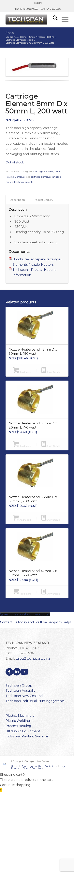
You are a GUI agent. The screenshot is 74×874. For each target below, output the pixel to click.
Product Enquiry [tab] (43, 199)
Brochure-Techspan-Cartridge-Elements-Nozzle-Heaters (37, 261)
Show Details (53, 372)
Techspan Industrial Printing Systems (35, 701)
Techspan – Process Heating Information (34, 272)
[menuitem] (38, 3)
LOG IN (38, 3)
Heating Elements (15, 176)
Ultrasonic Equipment (23, 731)
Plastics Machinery (20, 715)
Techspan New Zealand (24, 696)
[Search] (53, 19)
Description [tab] (17, 199)
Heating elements (23, 182)
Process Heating (18, 726)
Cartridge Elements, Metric (47, 171)
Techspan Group (19, 685)
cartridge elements (41, 176)
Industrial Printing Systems (27, 736)
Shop (10, 33)
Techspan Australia (20, 690)
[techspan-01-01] (31, 19)
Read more (25, 372)
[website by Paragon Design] (5, 764)
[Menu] (63, 19)
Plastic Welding (18, 721)
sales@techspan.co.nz (33, 658)
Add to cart (25, 520)
